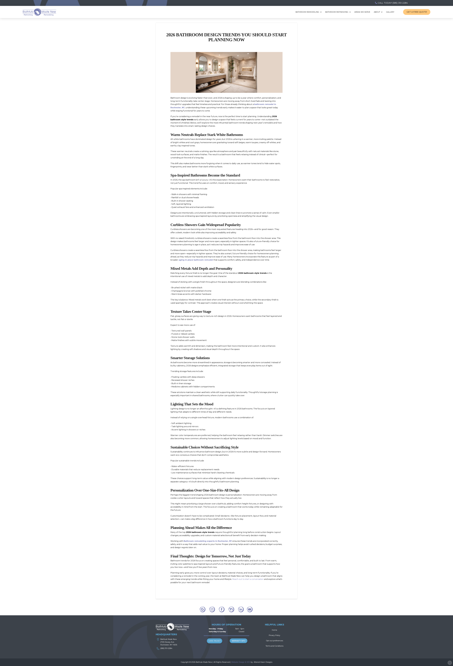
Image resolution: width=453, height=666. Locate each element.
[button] (214, 640)
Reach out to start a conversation (248, 579)
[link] (253, 662)
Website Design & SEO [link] (240, 662)
